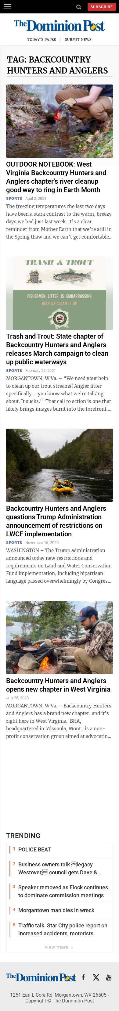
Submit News (78, 40)
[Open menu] (7, 6)
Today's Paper (41, 40)
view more (57, 947)
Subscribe (102, 7)
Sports (14, 198)
